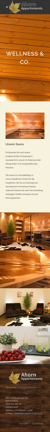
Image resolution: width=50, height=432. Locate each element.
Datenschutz (37, 423)
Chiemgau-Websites (27, 387)
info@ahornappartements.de (28, 413)
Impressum (24, 423)
